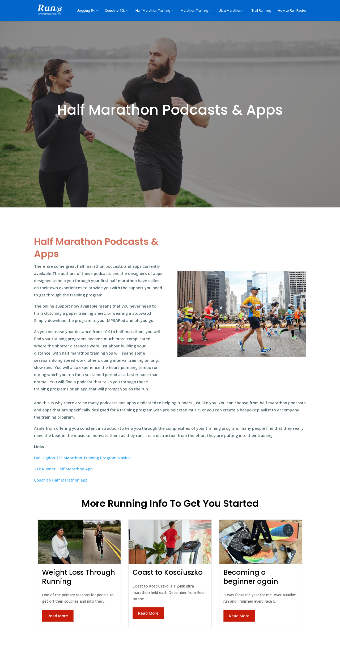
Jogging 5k (86, 10)
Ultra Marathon (230, 10)
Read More (58, 615)
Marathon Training (194, 10)
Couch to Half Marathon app (61, 480)
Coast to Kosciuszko (168, 572)
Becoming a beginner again (250, 577)
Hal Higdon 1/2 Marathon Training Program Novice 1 (84, 457)
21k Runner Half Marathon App (63, 468)
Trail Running (261, 10)
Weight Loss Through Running (78, 577)
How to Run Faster (292, 10)
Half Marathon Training (152, 10)
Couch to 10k (115, 10)
